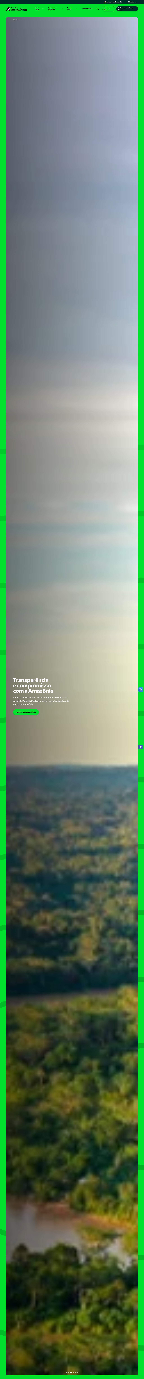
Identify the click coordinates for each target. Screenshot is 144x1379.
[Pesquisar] (97, 8)
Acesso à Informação (114, 2)
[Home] (18, 9)
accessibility (140, 747)
